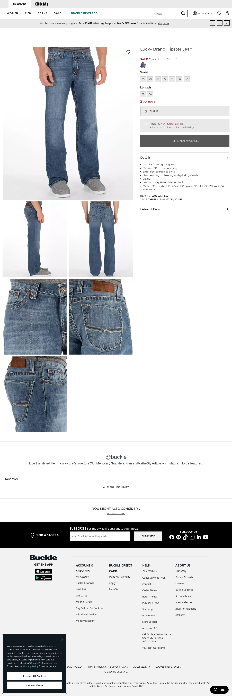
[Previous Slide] (212, 23)
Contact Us (148, 584)
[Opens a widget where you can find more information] (219, 690)
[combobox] (168, 13)
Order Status (149, 590)
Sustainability (183, 596)
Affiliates (180, 615)
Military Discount (85, 620)
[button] (12, 13)
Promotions (148, 615)
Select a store (175, 123)
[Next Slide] (227, 23)
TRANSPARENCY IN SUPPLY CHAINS (108, 666)
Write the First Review (116, 486)
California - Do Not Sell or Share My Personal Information (156, 638)
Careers (179, 583)
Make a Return (84, 601)
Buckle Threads (184, 577)
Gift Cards (81, 595)
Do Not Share (34, 685)
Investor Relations (185, 608)
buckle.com (50, 646)
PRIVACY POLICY (73, 666)
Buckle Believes (184, 589)
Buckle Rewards (85, 583)
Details (145, 157)
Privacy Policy (30, 666)
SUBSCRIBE (148, 536)
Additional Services (87, 614)
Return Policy (149, 596)
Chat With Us (149, 571)
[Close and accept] (62, 639)
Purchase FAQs (150, 602)
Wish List (81, 589)
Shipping (147, 609)
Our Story (180, 570)
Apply (112, 583)
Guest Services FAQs (153, 577)
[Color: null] (143, 65)
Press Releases (183, 602)
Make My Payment (119, 576)
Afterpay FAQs (150, 628)
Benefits (113, 589)
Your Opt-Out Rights (153, 647)
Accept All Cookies (34, 676)
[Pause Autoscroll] (219, 23)
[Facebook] (171, 536)
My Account (82, 576)
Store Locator (149, 621)
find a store (47, 535)
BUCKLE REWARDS (84, 13)
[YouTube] (205, 536)
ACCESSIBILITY (141, 666)
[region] (34, 663)
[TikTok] (185, 536)
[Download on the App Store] (43, 570)
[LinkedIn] (198, 536)
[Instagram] (192, 536)
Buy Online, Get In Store (89, 608)
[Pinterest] (178, 536)
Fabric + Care (150, 209)
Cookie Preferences (168, 666)
